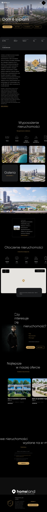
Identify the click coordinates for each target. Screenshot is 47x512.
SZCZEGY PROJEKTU (15, 219)
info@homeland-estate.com (34, 341)
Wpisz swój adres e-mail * (23, 451)
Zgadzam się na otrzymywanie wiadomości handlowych (22, 459)
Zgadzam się (23, 456)
